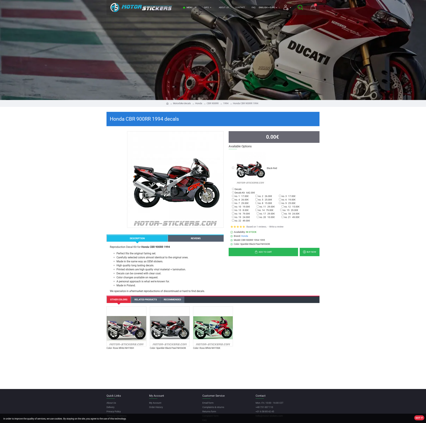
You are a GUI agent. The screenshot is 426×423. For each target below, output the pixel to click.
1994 (225, 103)
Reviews (196, 238)
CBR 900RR (213, 103)
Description (137, 238)
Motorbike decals (182, 103)
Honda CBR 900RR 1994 (245, 103)
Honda (198, 103)
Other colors (118, 299)
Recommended (172, 299)
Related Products (145, 299)
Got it (419, 417)
